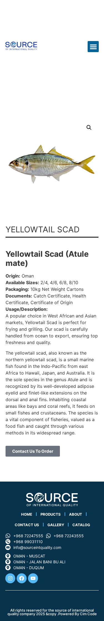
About (75, 514)
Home (26, 514)
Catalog (81, 525)
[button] (93, 46)
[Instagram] (10, 578)
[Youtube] (33, 578)
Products (50, 514)
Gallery (55, 525)
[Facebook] (22, 578)
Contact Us (27, 525)
